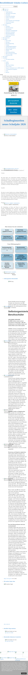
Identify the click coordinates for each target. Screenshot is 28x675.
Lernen (4, 60)
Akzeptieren (24, 673)
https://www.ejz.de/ (8, 578)
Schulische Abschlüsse (10, 35)
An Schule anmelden (10, 59)
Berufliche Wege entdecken (10, 628)
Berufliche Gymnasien (10, 32)
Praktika (7, 45)
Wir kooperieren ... (7, 37)
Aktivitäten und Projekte (11, 13)
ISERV (7, 62)
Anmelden (5, 57)
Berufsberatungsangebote (11, 47)
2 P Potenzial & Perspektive (11, 69)
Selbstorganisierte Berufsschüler (11, 278)
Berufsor (7, 72)
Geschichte (8, 14)
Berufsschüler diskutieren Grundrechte (12, 637)
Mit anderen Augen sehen (9, 581)
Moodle (7, 63)
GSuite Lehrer (9, 66)
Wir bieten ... (5, 24)
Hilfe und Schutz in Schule (11, 53)
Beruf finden (8, 40)
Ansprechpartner (9, 12)
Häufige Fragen (9, 49)
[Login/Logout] (5, 9)
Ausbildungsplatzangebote (11, 46)
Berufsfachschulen (9, 27)
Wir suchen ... (6, 56)
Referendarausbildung (10, 52)
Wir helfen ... (5, 39)
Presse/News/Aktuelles (10, 16)
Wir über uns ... (6, 10)
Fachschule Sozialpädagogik (11, 30)
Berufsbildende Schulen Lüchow (14, 3)
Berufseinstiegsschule (10, 33)
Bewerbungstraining (10, 43)
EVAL (7, 70)
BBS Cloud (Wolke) (10, 65)
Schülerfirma (8, 23)
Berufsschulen (8, 29)
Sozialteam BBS (9, 55)
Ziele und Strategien (10, 22)
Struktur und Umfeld (10, 17)
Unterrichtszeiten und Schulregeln (13, 20)
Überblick (8, 26)
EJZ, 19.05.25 (7, 624)
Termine (7, 19)
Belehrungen (8, 36)
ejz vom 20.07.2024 (9, 641)
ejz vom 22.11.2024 (9, 632)
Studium (7, 50)
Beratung (7, 42)
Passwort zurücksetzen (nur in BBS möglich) (15, 68)
